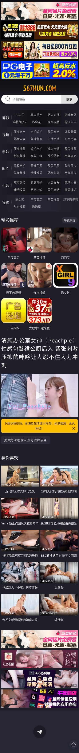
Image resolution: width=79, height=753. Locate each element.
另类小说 (36, 190)
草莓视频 (53, 199)
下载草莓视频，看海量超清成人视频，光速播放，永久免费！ (39, 425)
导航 (5, 202)
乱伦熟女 (53, 156)
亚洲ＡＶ (19, 132)
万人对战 (53, 115)
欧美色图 (53, 166)
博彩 (5, 117)
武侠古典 (70, 182)
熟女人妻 (19, 139)
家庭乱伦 (36, 182)
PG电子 (19, 115)
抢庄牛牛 (70, 122)
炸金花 (36, 122)
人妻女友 (53, 182)
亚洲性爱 (19, 149)
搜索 (69, 99)
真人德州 (36, 115)
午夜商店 (36, 199)
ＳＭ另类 (70, 139)
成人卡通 (53, 149)
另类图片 (70, 173)
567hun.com (39, 88)
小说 (5, 185)
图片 (5, 168)
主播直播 (53, 139)
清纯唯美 (36, 173)
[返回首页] (73, 744)
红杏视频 (19, 207)
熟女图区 (53, 173)
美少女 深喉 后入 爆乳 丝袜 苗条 (25, 440)
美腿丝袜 (19, 173)
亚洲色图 (36, 166)
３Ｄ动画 (70, 132)
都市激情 (19, 182)
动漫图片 (70, 166)
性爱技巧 (70, 190)
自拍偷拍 (36, 132)
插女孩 (19, 199)
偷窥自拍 (19, 166)
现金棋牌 (53, 122)
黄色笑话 (53, 190)
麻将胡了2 (19, 122)
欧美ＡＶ (53, 132)
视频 (5, 134)
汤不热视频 (70, 199)
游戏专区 (70, 115)
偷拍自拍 (36, 149)
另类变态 (70, 156)
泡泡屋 (36, 207)
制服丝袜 (19, 156)
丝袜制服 (36, 139)
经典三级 (36, 156)
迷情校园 (19, 190)
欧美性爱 (70, 149)
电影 (5, 151)
